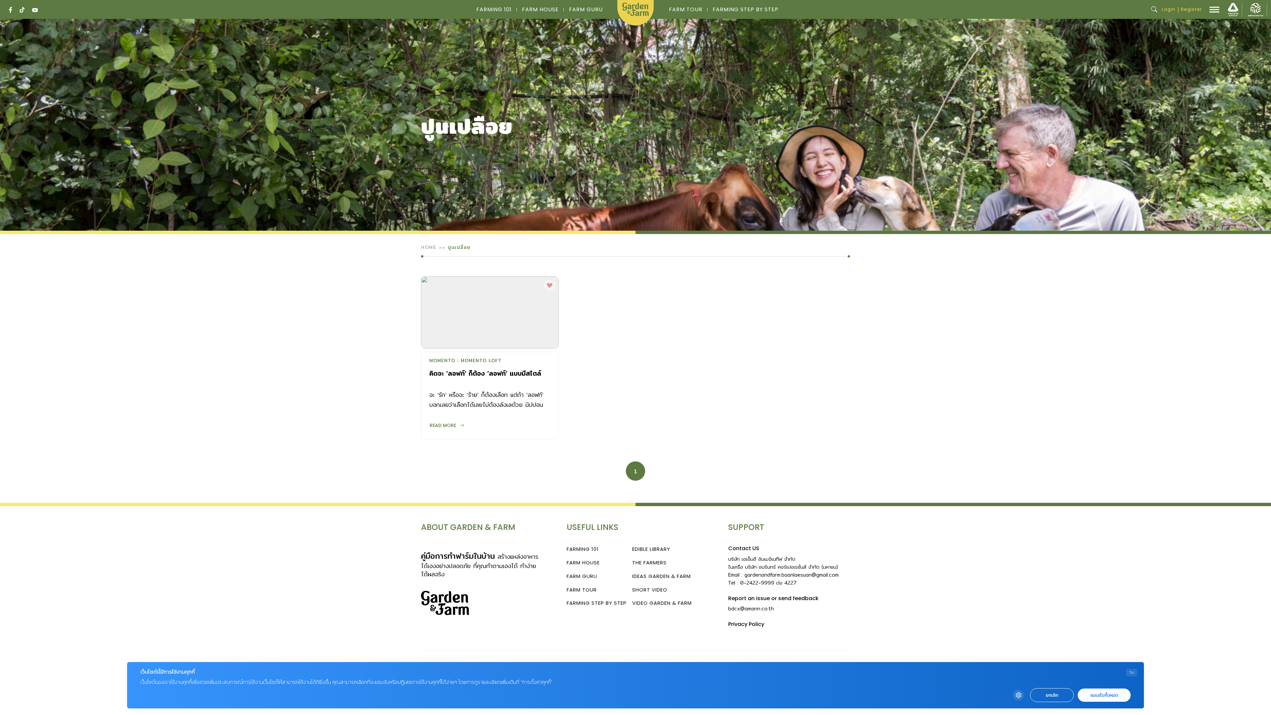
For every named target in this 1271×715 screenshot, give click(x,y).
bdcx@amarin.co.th (751, 608)
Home (428, 247)
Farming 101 (494, 9)
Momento (442, 361)
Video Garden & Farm (662, 602)
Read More (443, 425)
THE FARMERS (649, 562)
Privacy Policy (746, 624)
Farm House (540, 9)
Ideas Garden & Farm (661, 576)
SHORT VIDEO (649, 589)
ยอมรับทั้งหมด (1104, 695)
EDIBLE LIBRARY (651, 549)
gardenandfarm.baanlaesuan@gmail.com (791, 575)
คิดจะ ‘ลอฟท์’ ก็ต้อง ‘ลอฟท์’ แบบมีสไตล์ (485, 373)
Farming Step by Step (745, 9)
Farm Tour (685, 9)
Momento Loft (481, 361)
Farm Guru (586, 9)
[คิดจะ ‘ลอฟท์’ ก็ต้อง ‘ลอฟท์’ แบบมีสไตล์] (490, 312)
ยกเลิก (1052, 695)
